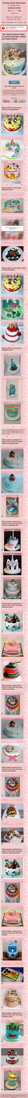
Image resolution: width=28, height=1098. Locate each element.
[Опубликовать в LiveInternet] (10, 101)
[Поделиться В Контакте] (23, 101)
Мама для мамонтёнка (10, 443)
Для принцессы (12, 635)
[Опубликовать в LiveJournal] (13, 101)
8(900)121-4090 (14, 8)
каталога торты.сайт (12, 430)
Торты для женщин (8, 771)
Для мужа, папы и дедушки (12, 939)
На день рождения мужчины (12, 298)
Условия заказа (10, 22)
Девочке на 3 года (12, 162)
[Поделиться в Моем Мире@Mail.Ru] (15, 101)
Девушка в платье (12, 354)
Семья (4, 934)
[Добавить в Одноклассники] (18, 101)
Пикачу (12, 1069)
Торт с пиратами (12, 611)
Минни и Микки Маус (12, 114)
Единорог (12, 138)
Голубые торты (7, 350)
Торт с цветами (12, 402)
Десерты (19, 19)
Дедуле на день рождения (12, 987)
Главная (3, 22)
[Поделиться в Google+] (7, 101)
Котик (12, 378)
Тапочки (12, 963)
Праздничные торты (11, 19)
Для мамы (12, 448)
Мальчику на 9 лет (12, 1045)
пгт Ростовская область (14, 5)
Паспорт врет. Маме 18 (12, 693)
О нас (16, 22)
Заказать (14, 82)
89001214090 (15, 431)
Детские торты (9, 17)
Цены (25, 22)
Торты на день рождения (14, 269)
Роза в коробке (12, 823)
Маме (12, 472)
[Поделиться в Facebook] (5, 101)
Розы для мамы (12, 741)
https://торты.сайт (4, 1096)
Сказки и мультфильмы (10, 109)
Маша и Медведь (12, 218)
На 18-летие (12, 322)
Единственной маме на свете (12, 496)
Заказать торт (14, 13)
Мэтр (12, 242)
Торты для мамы (8, 689)
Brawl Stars (12, 1021)
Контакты (20, 22)
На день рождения (12, 799)
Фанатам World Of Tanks (12, 659)
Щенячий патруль (12, 194)
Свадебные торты (18, 17)
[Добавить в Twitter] (20, 101)
